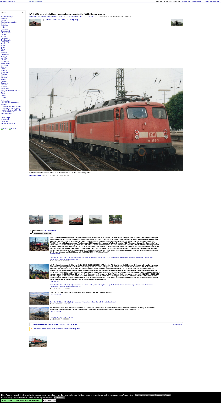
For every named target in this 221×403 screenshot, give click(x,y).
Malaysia (4, 56)
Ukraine (3, 96)
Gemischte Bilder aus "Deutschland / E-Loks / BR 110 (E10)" (56, 329)
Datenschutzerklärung (8, 123)
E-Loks (79, 16)
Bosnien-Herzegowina (8, 22)
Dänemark (4, 29)
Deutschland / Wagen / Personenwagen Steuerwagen (127, 257)
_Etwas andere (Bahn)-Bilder (11, 106)
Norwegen (4, 65)
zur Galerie (177, 324)
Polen (3, 69)
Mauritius (4, 60)
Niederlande (5, 63)
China (3, 27)
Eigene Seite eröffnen (211, 1)
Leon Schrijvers (55, 294)
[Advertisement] (106, 46)
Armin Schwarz (55, 254)
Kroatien (4, 53)
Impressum (38, 1)
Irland (3, 44)
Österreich (4, 67)
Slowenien (4, 83)
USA (2, 99)
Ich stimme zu (49, 400)
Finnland (4, 36)
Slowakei (4, 81)
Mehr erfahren (59, 398)
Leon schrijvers (35, 175)
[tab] (106, 324)
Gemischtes (5, 120)
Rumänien (4, 72)
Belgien (3, 20)
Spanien (4, 85)
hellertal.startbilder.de (7, 1)
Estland (3, 35)
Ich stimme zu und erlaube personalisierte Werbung (22, 400)
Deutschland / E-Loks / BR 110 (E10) (62, 20)
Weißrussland (5, 101)
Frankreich (4, 38)
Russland (4, 74)
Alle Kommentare (49, 231)
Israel (3, 45)
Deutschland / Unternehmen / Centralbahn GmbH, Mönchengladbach (95, 302)
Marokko (4, 58)
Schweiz (4, 78)
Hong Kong (5, 42)
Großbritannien (6, 40)
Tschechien (5, 88)
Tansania (4, 87)
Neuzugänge (5, 118)
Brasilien (4, 24)
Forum (31, 1)
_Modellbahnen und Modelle (11, 110)
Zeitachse (4, 121)
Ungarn (3, 97)
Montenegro (5, 61)
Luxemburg (5, 54)
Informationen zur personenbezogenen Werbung (152, 395)
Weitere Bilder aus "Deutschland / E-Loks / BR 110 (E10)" (55, 324)
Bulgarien (4, 26)
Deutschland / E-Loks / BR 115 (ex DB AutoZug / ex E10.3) (92, 257)
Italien (3, 47)
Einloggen (184, 1)
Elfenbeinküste (6, 33)
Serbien (3, 79)
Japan (3, 49)
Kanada (3, 51)
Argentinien (5, 18)
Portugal (4, 70)
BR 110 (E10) (88, 16)
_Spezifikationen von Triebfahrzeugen (8, 112)
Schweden (4, 76)
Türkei (3, 94)
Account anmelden (195, 1)
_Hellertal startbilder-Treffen (10, 108)
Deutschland (71, 16)
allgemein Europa (7, 17)
